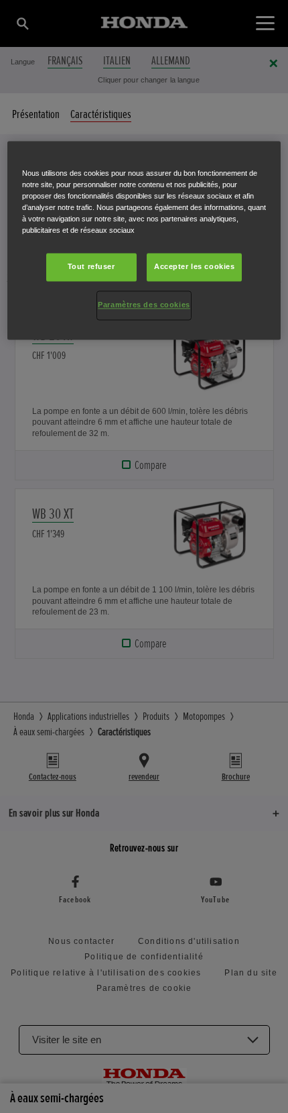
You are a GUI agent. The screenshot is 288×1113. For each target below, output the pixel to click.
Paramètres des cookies (144, 305)
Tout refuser (91, 267)
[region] (144, 240)
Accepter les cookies (194, 267)
